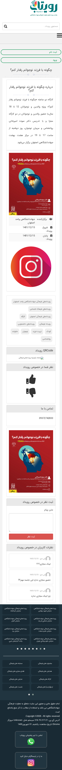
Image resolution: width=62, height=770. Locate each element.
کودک (48, 331)
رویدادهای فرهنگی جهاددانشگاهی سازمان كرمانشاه (15, 609)
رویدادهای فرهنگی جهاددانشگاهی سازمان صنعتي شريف (45, 619)
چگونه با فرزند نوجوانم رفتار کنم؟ (31, 70)
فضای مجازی (15, 671)
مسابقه (15, 663)
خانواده (15, 331)
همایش (45, 671)
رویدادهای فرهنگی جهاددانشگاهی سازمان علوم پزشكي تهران (45, 640)
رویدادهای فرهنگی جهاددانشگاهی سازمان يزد (15, 630)
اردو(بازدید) (45, 687)
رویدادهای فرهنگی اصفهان (40, 316)
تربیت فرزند (37, 331)
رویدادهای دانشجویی (26, 324)
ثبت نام (53, 52)
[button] (44, 648)
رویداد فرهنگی (45, 324)
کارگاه (23, 316)
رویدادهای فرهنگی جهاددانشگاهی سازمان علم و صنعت (45, 630)
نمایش (15, 679)
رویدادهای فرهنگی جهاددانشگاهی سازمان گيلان (15, 619)
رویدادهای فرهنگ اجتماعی (40, 309)
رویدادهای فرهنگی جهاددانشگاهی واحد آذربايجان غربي (15, 640)
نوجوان (25, 331)
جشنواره (45, 663)
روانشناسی (46, 338)
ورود (55, 60)
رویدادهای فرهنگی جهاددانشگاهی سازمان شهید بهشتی (45, 609)
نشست (15, 687)
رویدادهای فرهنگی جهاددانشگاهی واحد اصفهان (32, 301)
